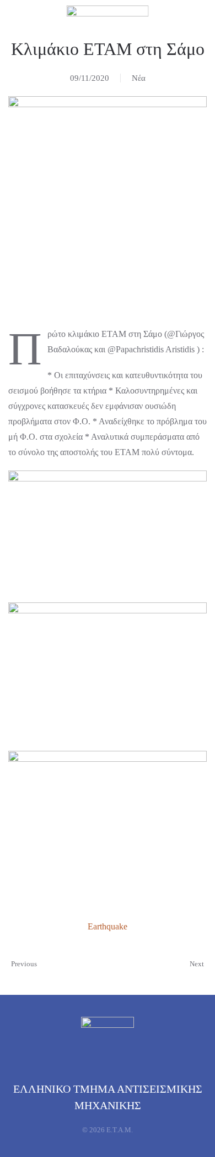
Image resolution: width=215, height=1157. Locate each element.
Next (197, 964)
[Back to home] (108, 19)
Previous (24, 964)
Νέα (139, 78)
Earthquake (107, 926)
